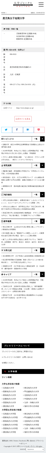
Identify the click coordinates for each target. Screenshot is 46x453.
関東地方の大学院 (10, 417)
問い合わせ (31, 441)
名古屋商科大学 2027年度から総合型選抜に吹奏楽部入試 (23, 256)
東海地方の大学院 (10, 421)
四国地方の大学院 (10, 428)
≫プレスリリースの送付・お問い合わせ (17, 357)
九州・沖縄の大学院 (32, 428)
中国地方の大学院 (31, 425)
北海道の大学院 (9, 414)
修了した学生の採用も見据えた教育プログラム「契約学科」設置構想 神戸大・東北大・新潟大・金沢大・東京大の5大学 (22, 242)
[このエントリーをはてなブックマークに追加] (28, 130)
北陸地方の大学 (30, 395)
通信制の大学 (8, 406)
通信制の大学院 (9, 432)
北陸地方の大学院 (31, 421)
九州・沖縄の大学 (31, 403)
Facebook (22, 441)
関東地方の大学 (9, 392)
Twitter (15, 441)
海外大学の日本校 (31, 406)
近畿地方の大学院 (10, 425)
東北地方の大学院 (31, 414)
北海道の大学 (8, 388)
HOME (3, 12)
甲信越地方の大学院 (32, 417)
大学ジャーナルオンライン (26, 446)
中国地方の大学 (30, 399)
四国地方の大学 (9, 403)
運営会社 (5, 441)
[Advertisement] (20, 323)
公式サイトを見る (23, 119)
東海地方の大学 (9, 395)
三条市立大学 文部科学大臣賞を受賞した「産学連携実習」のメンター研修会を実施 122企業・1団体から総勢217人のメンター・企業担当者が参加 (22, 288)
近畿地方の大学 (9, 399)
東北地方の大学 (30, 388)
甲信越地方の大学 (31, 392)
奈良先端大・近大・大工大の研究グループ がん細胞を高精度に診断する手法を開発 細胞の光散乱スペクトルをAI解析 (22, 179)
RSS (11, 441)
